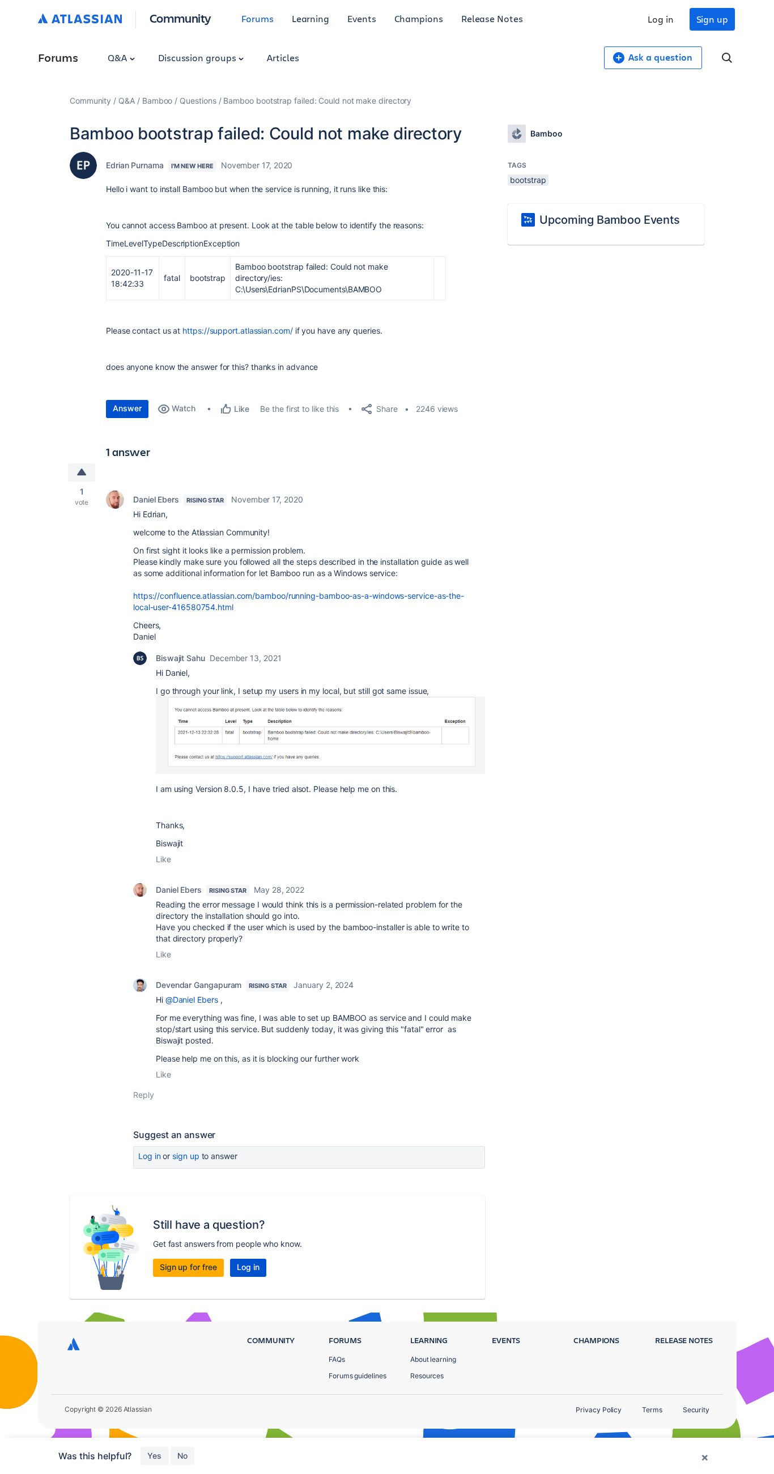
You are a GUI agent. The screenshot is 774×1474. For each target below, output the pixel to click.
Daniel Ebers (156, 499)
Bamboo (157, 100)
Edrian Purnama (135, 165)
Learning (310, 18)
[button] (320, 735)
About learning (433, 1359)
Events (361, 18)
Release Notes (492, 18)
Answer (127, 408)
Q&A (118, 57)
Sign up (712, 19)
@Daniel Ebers (191, 999)
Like (163, 859)
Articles (283, 57)
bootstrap (528, 180)
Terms (652, 1409)
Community (180, 18)
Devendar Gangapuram (198, 985)
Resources (427, 1375)
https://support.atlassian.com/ (237, 330)
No (182, 1455)
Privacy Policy (599, 1409)
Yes (154, 1455)
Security (696, 1409)
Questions (198, 100)
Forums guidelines (357, 1375)
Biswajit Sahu (180, 658)
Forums (257, 18)
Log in (661, 19)
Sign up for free (188, 1267)
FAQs (337, 1359)
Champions (418, 18)
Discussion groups (198, 57)
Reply (143, 1095)
